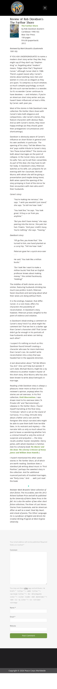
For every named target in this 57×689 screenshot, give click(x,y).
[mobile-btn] (45, 8)
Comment (13, 550)
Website (13, 626)
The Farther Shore (29, 26)
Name (13, 608)
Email (12, 617)
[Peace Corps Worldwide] (17, 8)
